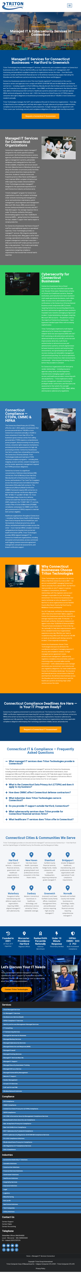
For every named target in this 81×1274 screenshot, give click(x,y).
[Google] (12, 1250)
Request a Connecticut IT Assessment (40, 116)
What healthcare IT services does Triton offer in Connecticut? (41, 819)
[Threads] (16, 1250)
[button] (69, 5)
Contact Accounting (9, 1226)
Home (28, 1256)
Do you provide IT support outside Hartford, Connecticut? (39, 806)
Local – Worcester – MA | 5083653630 (15, 1238)
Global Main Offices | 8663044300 (13, 1235)
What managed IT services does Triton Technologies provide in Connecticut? (41, 762)
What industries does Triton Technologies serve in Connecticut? (35, 799)
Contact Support (8, 1221)
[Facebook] (4, 1245)
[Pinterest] (8, 1250)
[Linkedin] (16, 1245)
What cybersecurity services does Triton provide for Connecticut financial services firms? (36, 812)
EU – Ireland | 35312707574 (11, 1240)
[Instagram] (4, 1250)
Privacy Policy (40, 1268)
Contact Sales (7, 1224)
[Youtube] (12, 1245)
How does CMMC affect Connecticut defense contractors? (40, 792)
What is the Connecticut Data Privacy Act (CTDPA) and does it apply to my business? (41, 785)
